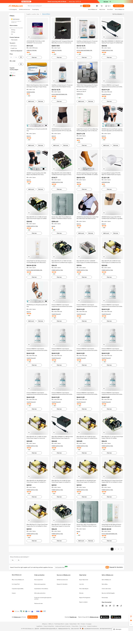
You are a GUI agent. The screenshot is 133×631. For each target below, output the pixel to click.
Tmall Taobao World (59, 624)
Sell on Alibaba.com (106, 579)
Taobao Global (73, 624)
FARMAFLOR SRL (31, 92)
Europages (88, 624)
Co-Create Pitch (16, 584)
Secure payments (38, 579)
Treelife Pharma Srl (106, 94)
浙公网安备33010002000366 (91, 628)
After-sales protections (39, 593)
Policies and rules (38, 603)
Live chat (81, 584)
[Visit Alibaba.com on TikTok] (121, 605)
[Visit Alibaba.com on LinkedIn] (106, 605)
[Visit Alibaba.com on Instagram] (114, 605)
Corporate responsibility (17, 588)
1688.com (50, 624)
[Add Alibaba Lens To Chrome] (32, 617)
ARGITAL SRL (80, 138)
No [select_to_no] (18, 560)
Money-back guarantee (39, 584)
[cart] (102, 6)
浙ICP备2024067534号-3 (106, 628)
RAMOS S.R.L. (80, 94)
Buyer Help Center (83, 579)
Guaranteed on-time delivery (41, 588)
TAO (79, 624)
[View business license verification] (80, 628)
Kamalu (53, 226)
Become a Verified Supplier (108, 593)
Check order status (106, 588)
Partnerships (105, 597)
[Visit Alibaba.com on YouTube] (117, 605)
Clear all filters (46, 14)
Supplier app (73, 617)
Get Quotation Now (60, 567)
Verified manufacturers (62, 579)
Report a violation (83, 602)
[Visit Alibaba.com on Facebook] (103, 605)
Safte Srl (29, 136)
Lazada (66, 624)
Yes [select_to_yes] (12, 560)
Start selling (104, 584)
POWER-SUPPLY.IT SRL (107, 50)
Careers (14, 593)
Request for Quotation (62, 584)
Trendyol (83, 624)
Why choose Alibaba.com (18, 579)
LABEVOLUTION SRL (32, 50)
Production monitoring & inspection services (42, 598)
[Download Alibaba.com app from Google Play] (116, 617)
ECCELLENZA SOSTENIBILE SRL (84, 50)
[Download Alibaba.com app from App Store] (104, 617)
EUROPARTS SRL (106, 182)
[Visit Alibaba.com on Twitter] (110, 605)
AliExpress (44, 624)
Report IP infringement (84, 597)
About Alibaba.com (16, 574)
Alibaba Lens (17, 617)
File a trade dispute (83, 588)
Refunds (81, 593)
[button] (81, 6)
